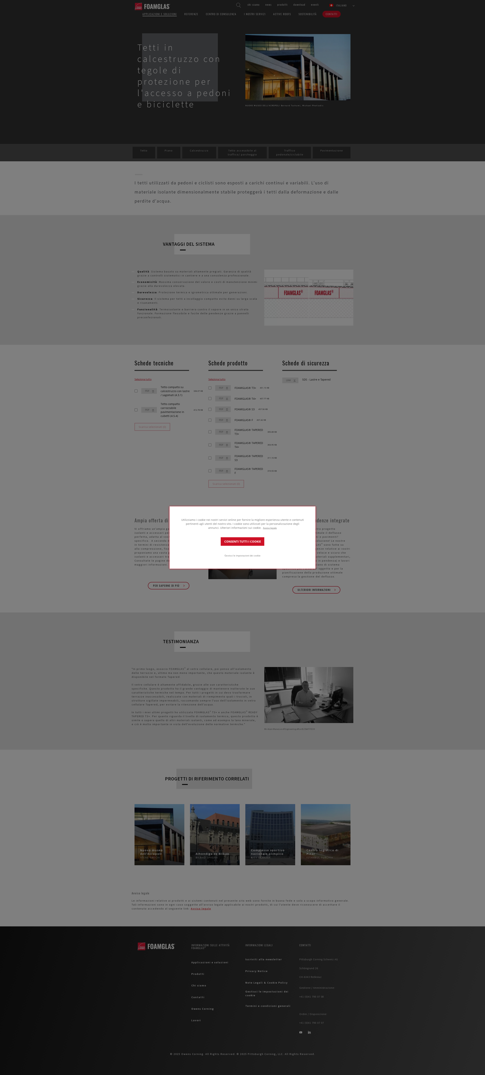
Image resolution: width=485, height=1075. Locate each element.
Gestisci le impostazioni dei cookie (242, 555)
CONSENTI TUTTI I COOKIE (242, 541)
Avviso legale (270, 527)
